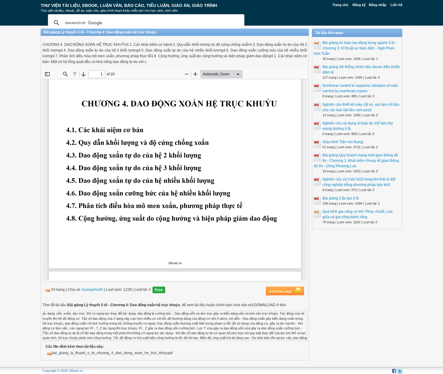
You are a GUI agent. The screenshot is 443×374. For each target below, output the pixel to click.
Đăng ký (359, 5)
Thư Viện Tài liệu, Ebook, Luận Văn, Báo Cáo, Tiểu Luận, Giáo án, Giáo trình (129, 5)
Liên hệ (396, 5)
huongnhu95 (92, 290)
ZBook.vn (76, 370)
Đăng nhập (377, 5)
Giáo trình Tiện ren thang (342, 142)
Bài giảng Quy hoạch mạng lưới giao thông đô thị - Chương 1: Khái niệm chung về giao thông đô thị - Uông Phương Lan (356, 160)
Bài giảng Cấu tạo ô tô (340, 198)
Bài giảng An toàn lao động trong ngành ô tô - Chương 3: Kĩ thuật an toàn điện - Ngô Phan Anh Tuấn (355, 48)
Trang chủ (340, 5)
